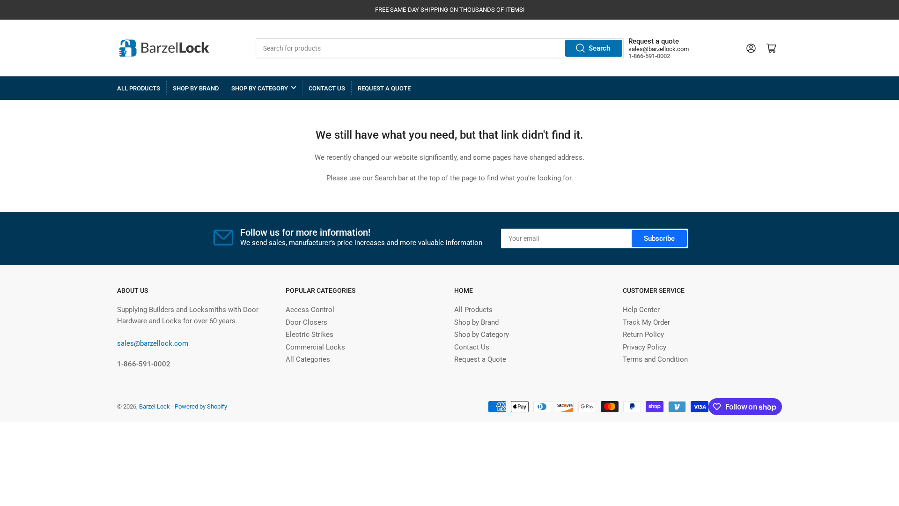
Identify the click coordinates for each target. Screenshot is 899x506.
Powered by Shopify (201, 406)
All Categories (308, 359)
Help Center (641, 309)
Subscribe (659, 238)
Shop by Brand (196, 88)
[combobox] (440, 48)
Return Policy (643, 334)
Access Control (310, 309)
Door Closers (306, 322)
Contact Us (327, 88)
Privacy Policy (644, 347)
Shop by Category (259, 88)
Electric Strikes (309, 334)
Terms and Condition (655, 359)
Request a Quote (384, 88)
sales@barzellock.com (658, 48)
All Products (138, 88)
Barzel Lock (154, 406)
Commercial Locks (315, 347)
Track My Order (646, 322)
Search (599, 48)
